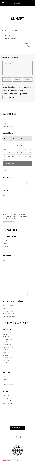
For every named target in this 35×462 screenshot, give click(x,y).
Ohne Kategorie (8, 126)
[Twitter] (19, 437)
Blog (4, 118)
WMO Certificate (8, 311)
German (8, 460)
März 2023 (6, 352)
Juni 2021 (5, 355)
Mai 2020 (6, 360)
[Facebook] (17, 437)
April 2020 (6, 363)
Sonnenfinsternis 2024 (9, 316)
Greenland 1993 (8, 306)
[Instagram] (21, 437)
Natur (4, 124)
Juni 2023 (6, 350)
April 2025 (6, 334)
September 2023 (8, 347)
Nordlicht (5, 308)
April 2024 (6, 342)
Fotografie (6, 121)
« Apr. (4, 171)
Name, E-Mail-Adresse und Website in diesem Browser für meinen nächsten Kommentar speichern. (16, 90)
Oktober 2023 (7, 345)
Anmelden (6, 396)
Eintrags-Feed (7, 398)
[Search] (24, 182)
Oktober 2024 (7, 339)
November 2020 (8, 358)
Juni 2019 (5, 365)
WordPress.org (7, 404)
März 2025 (6, 337)
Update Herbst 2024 (9, 314)
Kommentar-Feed (8, 401)
